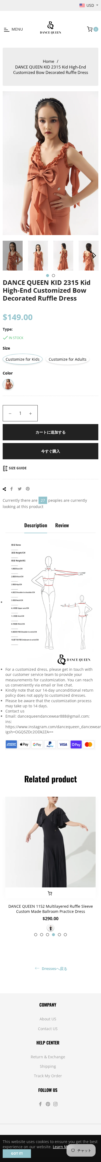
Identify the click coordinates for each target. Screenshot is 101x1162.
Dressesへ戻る (54, 968)
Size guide (17, 468)
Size (6, 348)
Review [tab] (62, 525)
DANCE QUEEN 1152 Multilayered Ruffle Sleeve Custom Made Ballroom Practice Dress (50, 909)
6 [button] (65, 934)
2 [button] (53, 275)
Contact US (48, 1028)
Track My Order (48, 1075)
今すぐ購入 (50, 451)
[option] (50, 866)
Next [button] (94, 255)
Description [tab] (35, 525)
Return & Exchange (48, 1056)
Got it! (17, 1153)
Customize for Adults (67, 359)
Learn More (63, 1146)
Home (48, 61)
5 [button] (59, 934)
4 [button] (53, 934)
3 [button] (47, 934)
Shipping (48, 1066)
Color (8, 373)
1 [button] (47, 275)
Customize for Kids (23, 359)
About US (48, 1018)
